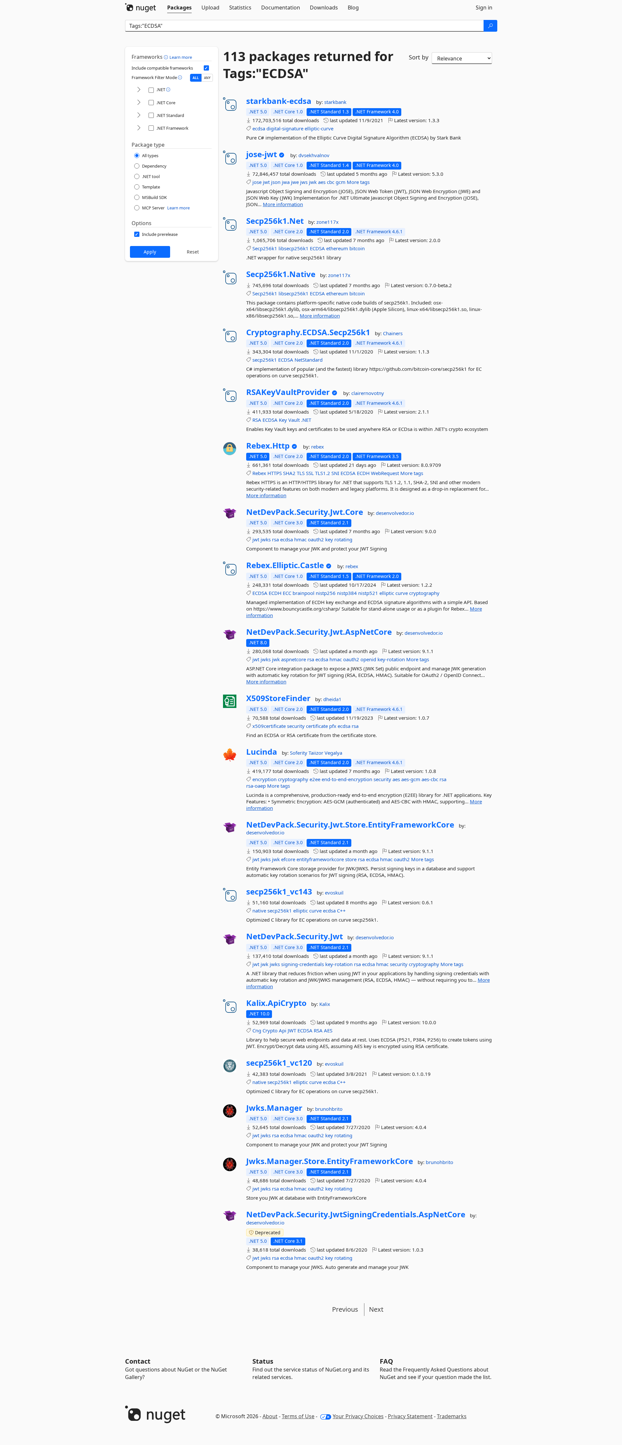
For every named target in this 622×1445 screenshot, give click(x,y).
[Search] (490, 26)
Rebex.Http (268, 445)
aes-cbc (430, 779)
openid (368, 659)
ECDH (363, 473)
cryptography (424, 593)
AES (328, 1030)
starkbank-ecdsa (278, 101)
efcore (288, 859)
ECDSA (317, 248)
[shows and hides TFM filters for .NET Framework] (139, 128)
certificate (317, 726)
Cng (256, 1030)
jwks (266, 539)
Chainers (393, 333)
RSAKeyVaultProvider (288, 392)
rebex (317, 446)
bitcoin (357, 248)
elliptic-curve (319, 128)
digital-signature (284, 128)
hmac (300, 539)
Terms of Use (298, 1416)
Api (282, 1030)
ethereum (337, 248)
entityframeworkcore (320, 859)
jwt (266, 182)
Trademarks (452, 1416)
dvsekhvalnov (313, 155)
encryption (264, 779)
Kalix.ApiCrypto (276, 1003)
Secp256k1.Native (280, 274)
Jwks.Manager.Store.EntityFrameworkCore (329, 1161)
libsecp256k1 (294, 248)
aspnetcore (293, 659)
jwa (286, 182)
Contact (138, 1361)
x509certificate (269, 726)
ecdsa (258, 128)
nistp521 (368, 593)
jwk (313, 182)
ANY (207, 77)
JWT (292, 1030)
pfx (332, 726)
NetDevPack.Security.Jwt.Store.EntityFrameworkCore (350, 824)
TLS (301, 473)
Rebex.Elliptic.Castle (285, 565)
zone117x (327, 222)
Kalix (324, 1004)
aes (322, 182)
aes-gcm (410, 779)
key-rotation (391, 659)
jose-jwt (261, 154)
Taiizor (317, 752)
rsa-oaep (256, 785)
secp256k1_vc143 (279, 891)
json (275, 182)
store (351, 859)
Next (376, 1309)
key (329, 539)
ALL (196, 77)
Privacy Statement (410, 1416)
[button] (166, 56)
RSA (256, 420)
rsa (275, 539)
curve (401, 593)
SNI (335, 473)
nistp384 (347, 593)
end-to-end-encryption (347, 779)
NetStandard (309, 359)
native (259, 910)
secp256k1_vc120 (279, 1062)
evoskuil (334, 892)
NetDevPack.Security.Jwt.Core (304, 512)
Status (262, 1361)
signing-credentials (302, 964)
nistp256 (326, 593)
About (270, 1416)
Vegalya (333, 752)
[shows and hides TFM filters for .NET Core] (139, 102)
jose (257, 182)
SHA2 (289, 473)
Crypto (270, 1030)
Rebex (259, 473)
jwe (295, 182)
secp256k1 (264, 359)
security (296, 726)
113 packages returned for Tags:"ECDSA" (308, 65)
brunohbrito (329, 1109)
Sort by (418, 57)
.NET (306, 420)
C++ (341, 910)
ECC (287, 593)
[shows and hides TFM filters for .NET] (139, 90)
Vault (294, 420)
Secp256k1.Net (275, 220)
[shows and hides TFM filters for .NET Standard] (139, 115)
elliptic (386, 593)
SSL (310, 473)
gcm (340, 182)
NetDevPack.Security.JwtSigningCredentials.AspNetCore (355, 1214)
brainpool (303, 593)
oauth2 (316, 539)
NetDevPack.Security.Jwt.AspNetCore (319, 631)
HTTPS (274, 473)
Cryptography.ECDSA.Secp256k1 (308, 332)
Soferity (299, 752)
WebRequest (385, 473)
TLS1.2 (322, 473)
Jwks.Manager (274, 1107)
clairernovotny (367, 393)
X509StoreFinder (278, 698)
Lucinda (261, 751)
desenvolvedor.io (395, 513)
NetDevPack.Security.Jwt (294, 936)
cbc (330, 182)
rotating (343, 539)
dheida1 (332, 699)
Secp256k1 (264, 248)
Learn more (180, 57)
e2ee (315, 779)
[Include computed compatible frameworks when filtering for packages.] (206, 68)
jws (304, 182)
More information (283, 204)
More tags (358, 182)
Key (283, 420)
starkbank (335, 102)
